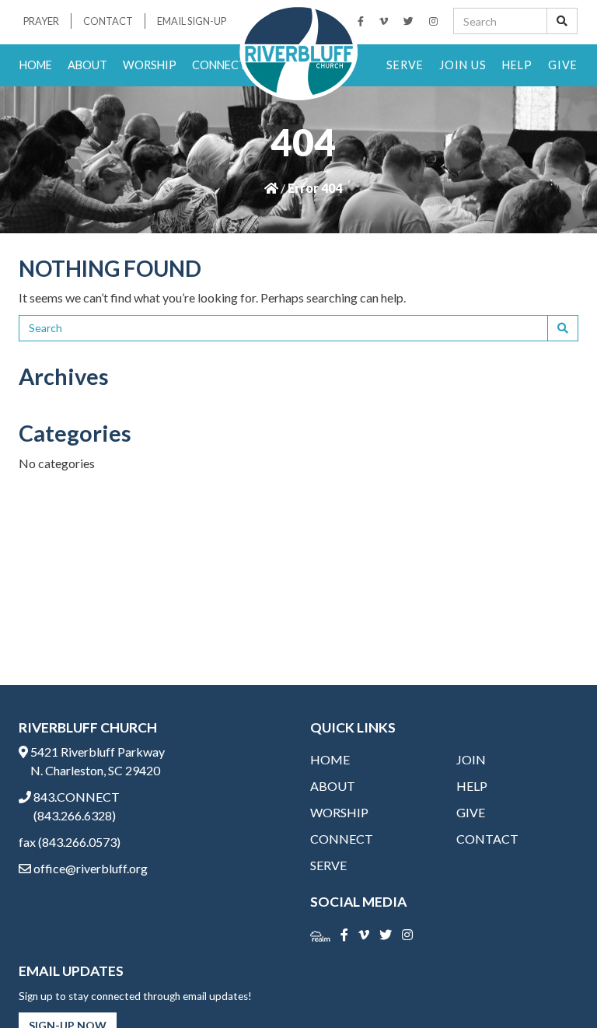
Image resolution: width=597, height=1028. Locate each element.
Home (35, 65)
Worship (149, 65)
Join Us (463, 65)
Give (563, 65)
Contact (108, 21)
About (87, 65)
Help (517, 65)
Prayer (41, 21)
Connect (219, 65)
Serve (405, 65)
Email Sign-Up (191, 21)
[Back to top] (553, 984)
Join (471, 759)
